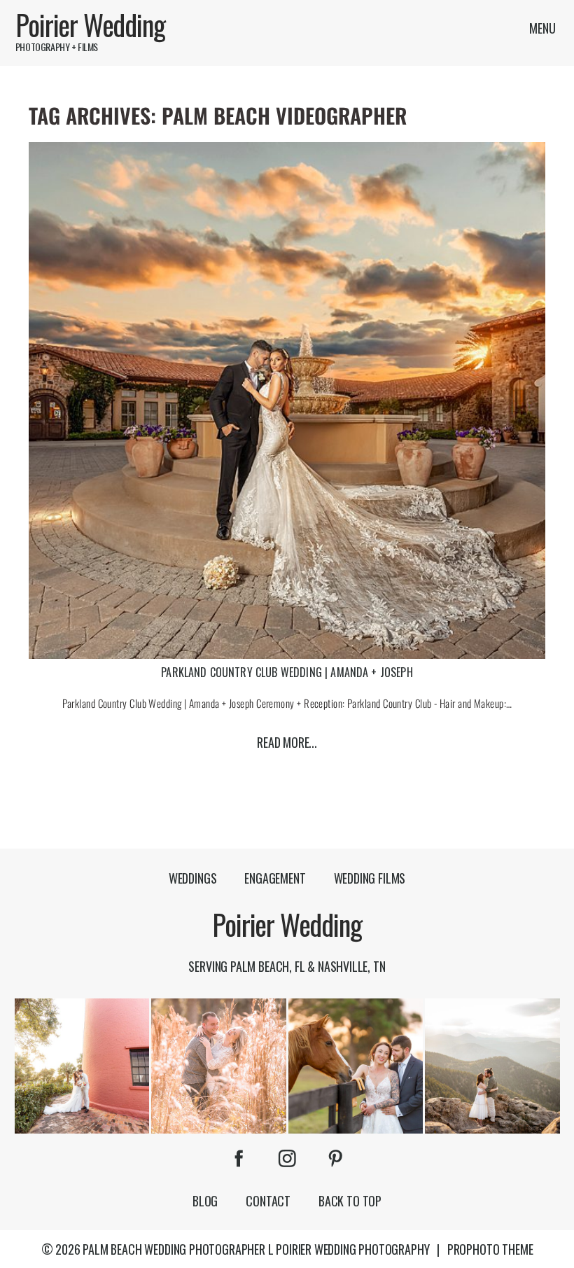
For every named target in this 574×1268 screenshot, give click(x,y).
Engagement (274, 878)
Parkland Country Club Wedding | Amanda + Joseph (287, 672)
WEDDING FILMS (370, 878)
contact (268, 1201)
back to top (350, 1201)
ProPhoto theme (490, 1249)
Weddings (193, 878)
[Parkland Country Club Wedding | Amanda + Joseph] (287, 400)
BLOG (205, 1201)
